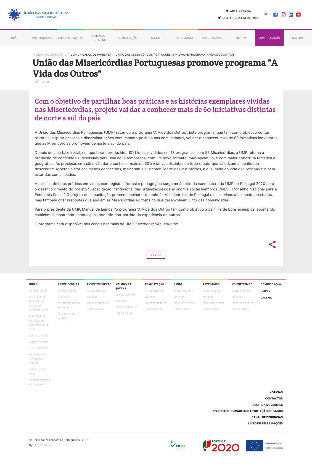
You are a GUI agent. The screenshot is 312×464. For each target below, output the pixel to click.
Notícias (63, 296)
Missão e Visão (38, 335)
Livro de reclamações (265, 423)
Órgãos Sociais (38, 342)
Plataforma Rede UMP (240, 18)
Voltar (156, 254)
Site (158, 224)
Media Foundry (43, 445)
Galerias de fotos (97, 303)
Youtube (171, 224)
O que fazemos (38, 348)
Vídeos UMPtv (95, 309)
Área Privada (240, 11)
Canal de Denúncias (267, 417)
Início (37, 54)
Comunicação (55, 54)
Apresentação (38, 290)
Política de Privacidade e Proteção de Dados (248, 411)
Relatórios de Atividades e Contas (37, 359)
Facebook (144, 224)
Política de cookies (268, 405)
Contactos (274, 398)
